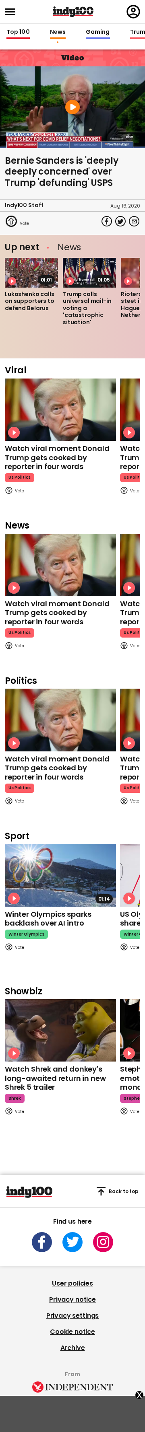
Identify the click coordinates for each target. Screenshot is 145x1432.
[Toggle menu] (12, 12)
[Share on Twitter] (120, 221)
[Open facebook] (42, 1242)
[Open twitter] (72, 1242)
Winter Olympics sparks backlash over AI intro (48, 918)
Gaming (98, 32)
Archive (72, 1347)
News (58, 32)
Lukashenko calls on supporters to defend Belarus (29, 301)
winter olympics (26, 934)
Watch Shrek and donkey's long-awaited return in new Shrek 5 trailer (55, 1078)
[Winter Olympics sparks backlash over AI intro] (60, 875)
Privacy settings (72, 1315)
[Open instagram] (103, 1242)
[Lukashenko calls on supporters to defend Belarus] (31, 273)
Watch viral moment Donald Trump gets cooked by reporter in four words (57, 457)
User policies (72, 1283)
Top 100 (18, 32)
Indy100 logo (73, 12)
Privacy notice (72, 1299)
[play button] (72, 107)
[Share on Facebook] (107, 221)
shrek (14, 1098)
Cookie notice (72, 1331)
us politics (19, 477)
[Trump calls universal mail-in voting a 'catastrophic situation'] (89, 273)
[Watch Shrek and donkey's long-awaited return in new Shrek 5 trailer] (60, 1030)
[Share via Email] (134, 221)
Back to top (124, 1191)
